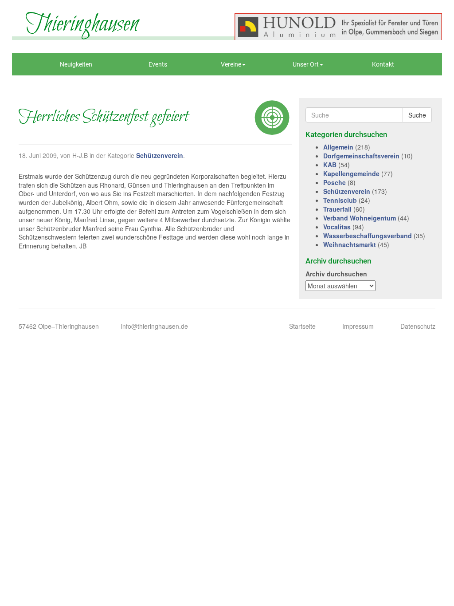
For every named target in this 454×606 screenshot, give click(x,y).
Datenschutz (417, 326)
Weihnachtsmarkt (349, 244)
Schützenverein (159, 155)
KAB (330, 164)
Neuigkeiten (76, 64)
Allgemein (338, 146)
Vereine (231, 64)
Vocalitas (337, 226)
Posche (334, 182)
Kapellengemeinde (351, 173)
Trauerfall (337, 209)
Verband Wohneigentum (359, 217)
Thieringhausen (82, 24)
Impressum (358, 326)
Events (158, 64)
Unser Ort (306, 64)
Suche (417, 114)
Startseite (302, 326)
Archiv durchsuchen (336, 273)
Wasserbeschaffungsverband (367, 235)
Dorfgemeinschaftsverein (361, 155)
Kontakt (383, 64)
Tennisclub (340, 200)
